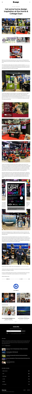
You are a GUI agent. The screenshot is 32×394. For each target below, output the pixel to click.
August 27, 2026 (11, 320)
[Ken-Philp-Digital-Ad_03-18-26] (15, 109)
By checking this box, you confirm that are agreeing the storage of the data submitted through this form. (16, 333)
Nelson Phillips (6, 320)
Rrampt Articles (18, 6)
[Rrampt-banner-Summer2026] (16, 40)
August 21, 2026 (8, 356)
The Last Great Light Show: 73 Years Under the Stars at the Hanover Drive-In (18, 358)
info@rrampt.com (7, 345)
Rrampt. (4, 390)
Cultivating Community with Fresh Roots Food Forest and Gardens (16, 355)
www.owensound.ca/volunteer (24, 266)
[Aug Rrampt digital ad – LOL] (16, 51)
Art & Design (21, 294)
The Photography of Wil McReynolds (23, 318)
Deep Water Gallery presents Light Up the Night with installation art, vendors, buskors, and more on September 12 (16, 209)
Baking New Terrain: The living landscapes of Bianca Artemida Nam (8, 318)
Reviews (7, 294)
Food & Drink (13, 6)
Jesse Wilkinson (16, 290)
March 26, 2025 (6, 298)
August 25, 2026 (26, 319)
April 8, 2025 (21, 298)
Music (5, 294)
